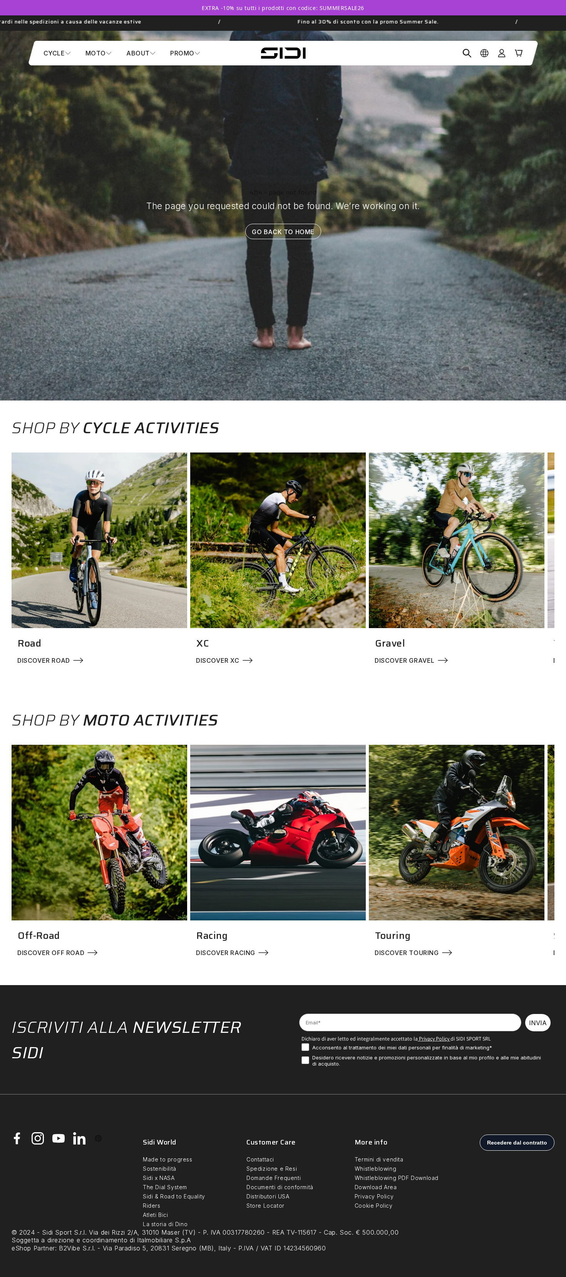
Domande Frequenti (273, 1178)
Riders (152, 1205)
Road (29, 643)
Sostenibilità (159, 1168)
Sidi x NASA (159, 1178)
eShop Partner (33, 1248)
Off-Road (39, 935)
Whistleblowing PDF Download (397, 1178)
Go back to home (283, 232)
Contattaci (260, 1159)
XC (202, 643)
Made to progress (168, 1159)
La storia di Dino (165, 1224)
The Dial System (165, 1187)
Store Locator (265, 1205)
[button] (57, 53)
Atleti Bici (155, 1215)
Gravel (390, 643)
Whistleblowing (375, 1168)
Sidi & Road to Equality (174, 1196)
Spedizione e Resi (271, 1168)
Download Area (376, 1187)
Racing (212, 935)
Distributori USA (268, 1196)
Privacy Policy (433, 1038)
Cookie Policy (374, 1205)
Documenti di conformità (279, 1187)
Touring (392, 935)
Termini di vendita (379, 1159)
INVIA (538, 1023)
